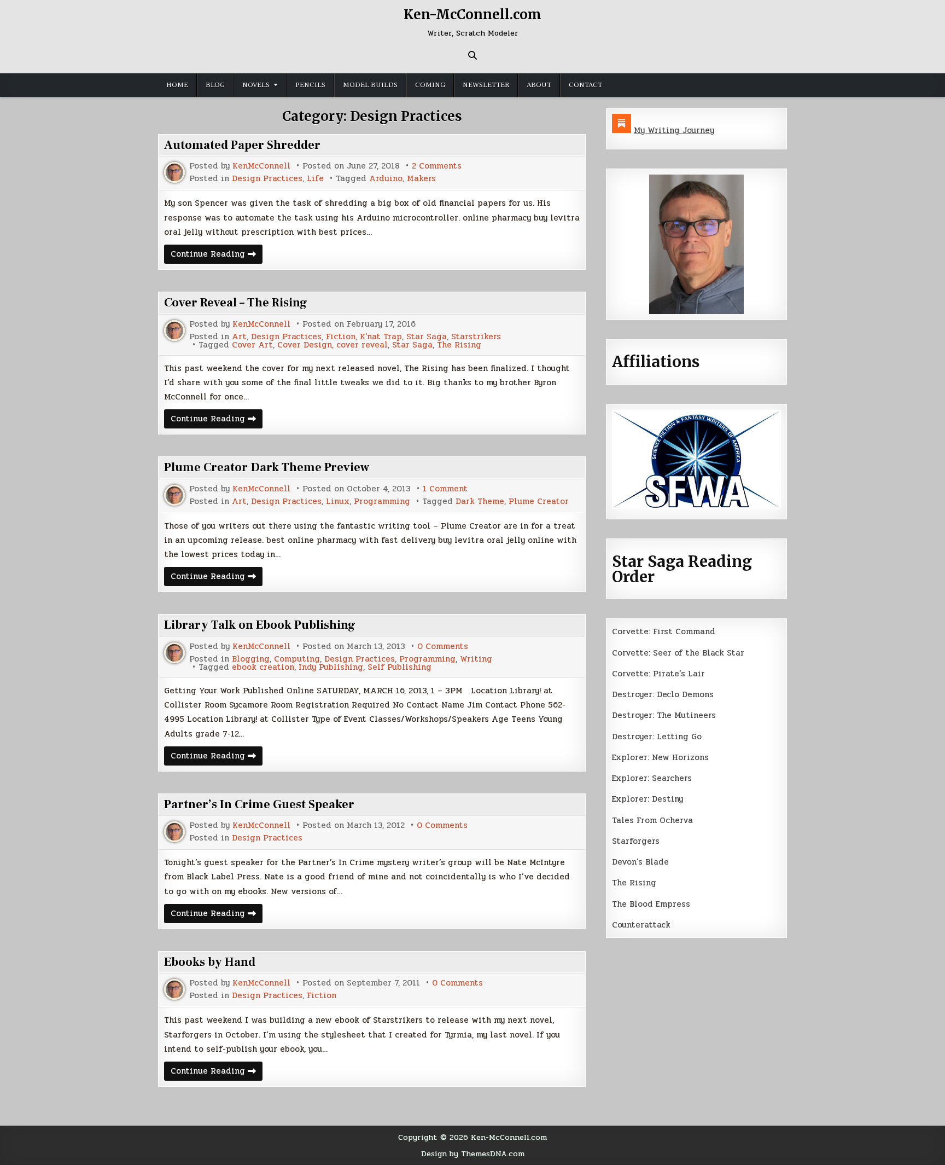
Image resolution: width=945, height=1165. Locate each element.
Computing (297, 659)
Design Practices (267, 179)
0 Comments (442, 646)
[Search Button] (472, 55)
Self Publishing (399, 667)
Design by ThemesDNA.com (472, 1153)
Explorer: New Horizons (660, 757)
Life (315, 179)
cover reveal (362, 345)
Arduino (385, 179)
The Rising (459, 345)
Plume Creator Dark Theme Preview (266, 467)
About (539, 84)
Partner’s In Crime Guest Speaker (259, 804)
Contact (585, 84)
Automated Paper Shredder (242, 145)
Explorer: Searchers (652, 778)
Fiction (340, 337)
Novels (256, 84)
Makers (421, 179)
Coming (430, 84)
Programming (382, 501)
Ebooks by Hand (209, 962)
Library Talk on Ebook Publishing (259, 625)
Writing (476, 659)
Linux (337, 501)
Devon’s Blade (640, 861)
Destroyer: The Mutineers (664, 715)
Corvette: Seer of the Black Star (678, 652)
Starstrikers (476, 337)
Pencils (310, 84)
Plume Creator (539, 501)
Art (239, 337)
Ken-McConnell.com (472, 14)
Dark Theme (480, 501)
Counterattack (641, 924)
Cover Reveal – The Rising (235, 302)
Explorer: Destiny (647, 798)
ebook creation (263, 667)
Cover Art (252, 345)
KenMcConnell (261, 166)
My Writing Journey (674, 130)
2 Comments (437, 166)
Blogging (251, 659)
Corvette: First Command (663, 631)
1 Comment (445, 489)
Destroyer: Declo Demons (663, 694)
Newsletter (486, 84)
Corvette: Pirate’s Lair (658, 673)
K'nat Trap (381, 337)
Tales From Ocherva (652, 820)
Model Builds (370, 84)
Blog (215, 84)
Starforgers (636, 841)
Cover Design (304, 345)
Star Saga (426, 337)
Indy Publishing (331, 667)
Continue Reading (216, 255)
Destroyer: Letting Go (657, 736)
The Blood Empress (651, 904)
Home (177, 84)
